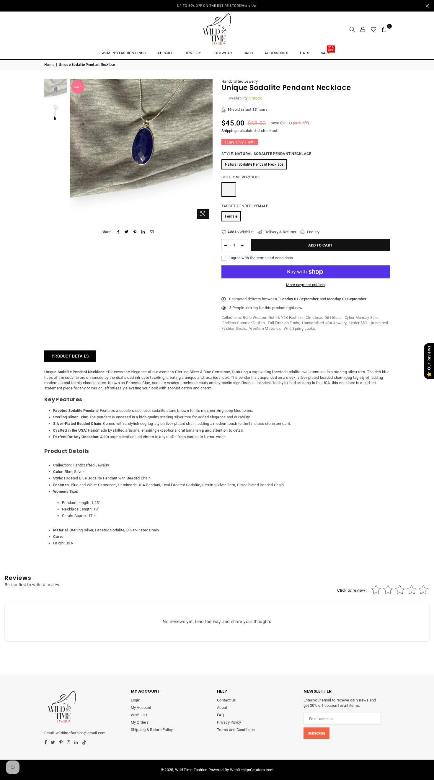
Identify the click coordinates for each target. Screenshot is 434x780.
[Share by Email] (151, 232)
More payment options (305, 285)
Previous (75, 150)
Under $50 (358, 323)
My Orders (140, 722)
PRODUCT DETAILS (70, 356)
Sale (327, 51)
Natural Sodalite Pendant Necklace (254, 164)
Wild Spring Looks (299, 328)
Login (135, 700)
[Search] (352, 29)
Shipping (228, 130)
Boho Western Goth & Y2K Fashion (273, 317)
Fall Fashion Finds (283, 323)
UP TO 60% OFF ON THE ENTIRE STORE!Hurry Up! (217, 6)
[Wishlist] (373, 29)
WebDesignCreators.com (251, 770)
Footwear (222, 53)
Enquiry (312, 232)
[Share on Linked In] (143, 232)
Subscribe (316, 733)
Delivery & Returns (279, 232)
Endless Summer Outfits (243, 323)
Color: (240, 177)
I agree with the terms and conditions (260, 258)
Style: (266, 153)
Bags (248, 53)
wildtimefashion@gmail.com (80, 733)
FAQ (220, 715)
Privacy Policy (229, 722)
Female (231, 216)
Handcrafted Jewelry (239, 81)
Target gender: (244, 206)
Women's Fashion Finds (124, 53)
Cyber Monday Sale (361, 317)
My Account (141, 707)
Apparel (165, 53)
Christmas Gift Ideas (324, 317)
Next (207, 150)
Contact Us (226, 700)
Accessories (276, 53)
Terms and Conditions (236, 729)
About (222, 707)
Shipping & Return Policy (152, 729)
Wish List (139, 715)
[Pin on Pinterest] (135, 232)
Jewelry (193, 53)
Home (49, 65)
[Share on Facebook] (118, 232)
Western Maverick (265, 328)
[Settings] (363, 29)
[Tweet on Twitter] (126, 232)
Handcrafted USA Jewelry (324, 323)
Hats (304, 53)
